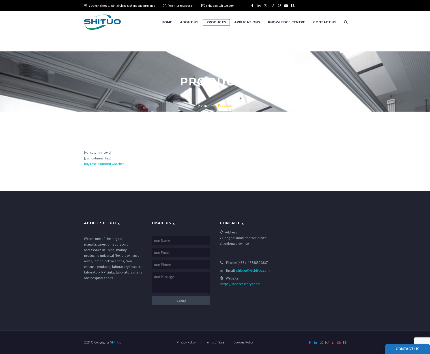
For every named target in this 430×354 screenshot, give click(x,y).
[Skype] (292, 5)
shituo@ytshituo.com (220, 6)
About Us (189, 22)
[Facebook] (252, 5)
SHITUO (116, 342)
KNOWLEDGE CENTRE (286, 22)
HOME (167, 22)
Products (216, 22)
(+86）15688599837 (181, 6)
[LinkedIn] (259, 5)
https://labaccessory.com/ (240, 284)
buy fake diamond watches (104, 163)
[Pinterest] (279, 5)
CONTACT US (324, 22)
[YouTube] (286, 5)
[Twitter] (265, 5)
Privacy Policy (186, 342)
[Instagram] (272, 5)
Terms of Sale (214, 342)
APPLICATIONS (247, 22)
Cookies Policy (244, 342)
